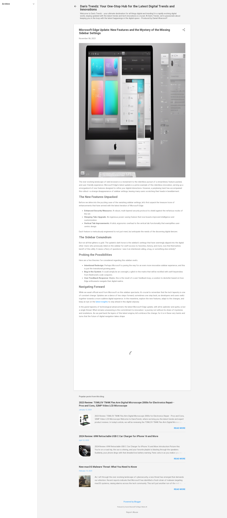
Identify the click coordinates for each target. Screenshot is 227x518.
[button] (183, 30)
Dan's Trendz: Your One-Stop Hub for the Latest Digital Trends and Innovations (127, 7)
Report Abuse (132, 512)
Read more (179, 428)
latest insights (102, 302)
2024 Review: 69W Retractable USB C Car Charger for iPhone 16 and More (118, 436)
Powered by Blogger (132, 502)
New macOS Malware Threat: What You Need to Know (108, 466)
